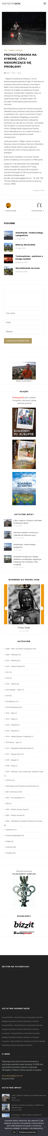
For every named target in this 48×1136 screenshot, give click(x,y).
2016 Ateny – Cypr (12, 742)
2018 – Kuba (10, 766)
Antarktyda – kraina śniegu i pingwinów (24, 545)
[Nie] (45, 1126)
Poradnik (9, 853)
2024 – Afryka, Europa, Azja (16, 809)
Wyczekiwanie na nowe (27, 268)
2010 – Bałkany (11, 660)
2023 (7, 804)
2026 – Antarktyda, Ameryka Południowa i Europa (24, 821)
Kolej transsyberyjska (13, 835)
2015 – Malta (10, 719)
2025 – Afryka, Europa (14, 815)
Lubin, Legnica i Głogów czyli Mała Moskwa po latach (27, 521)
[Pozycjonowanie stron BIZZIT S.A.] (24, 924)
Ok (14, 1132)
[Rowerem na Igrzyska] (24, 488)
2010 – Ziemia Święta (14, 666)
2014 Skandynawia (12, 707)
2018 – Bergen (11, 760)
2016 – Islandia (11, 731)
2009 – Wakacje (12, 655)
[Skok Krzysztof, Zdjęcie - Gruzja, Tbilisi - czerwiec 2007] (24, 371)
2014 (7, 696)
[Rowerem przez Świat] (24, 454)
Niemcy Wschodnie (25, 244)
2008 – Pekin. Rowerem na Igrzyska (19, 649)
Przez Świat (24, 627)
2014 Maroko (10, 701)
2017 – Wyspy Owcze (14, 754)
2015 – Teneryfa (11, 725)
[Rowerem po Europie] (24, 422)
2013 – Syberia (11, 684)
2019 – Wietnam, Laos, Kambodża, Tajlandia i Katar (24, 772)
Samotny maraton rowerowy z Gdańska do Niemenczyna (26, 533)
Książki (8, 841)
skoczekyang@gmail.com (12, 1076)
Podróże (19, 50)
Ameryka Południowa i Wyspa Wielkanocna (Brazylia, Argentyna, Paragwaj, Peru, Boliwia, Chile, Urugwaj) (27, 561)
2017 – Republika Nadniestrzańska (18, 748)
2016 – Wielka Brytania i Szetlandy (18, 736)
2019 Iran (9, 780)
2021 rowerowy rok (13, 792)
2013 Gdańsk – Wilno (14, 690)
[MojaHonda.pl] (24, 933)
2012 (7, 678)
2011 (7, 672)
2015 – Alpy (10, 713)
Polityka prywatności (27, 1132)
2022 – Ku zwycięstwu (14, 798)
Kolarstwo (9, 830)
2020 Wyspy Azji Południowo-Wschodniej (21, 786)
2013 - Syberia (9, 50)
